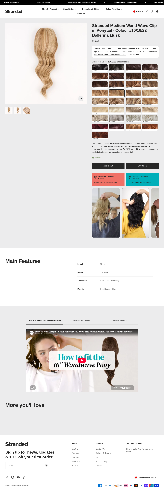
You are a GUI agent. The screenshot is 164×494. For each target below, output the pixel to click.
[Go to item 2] (17, 111)
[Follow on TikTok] (23, 477)
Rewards (75, 453)
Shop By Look (69, 9)
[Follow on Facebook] (6, 477)
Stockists (75, 457)
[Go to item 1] (8, 111)
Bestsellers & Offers (90, 9)
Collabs (99, 466)
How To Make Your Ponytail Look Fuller (139, 450)
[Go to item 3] (26, 111)
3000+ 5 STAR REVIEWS (34, 2)
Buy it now (142, 166)
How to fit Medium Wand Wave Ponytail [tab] (44, 320)
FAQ (97, 457)
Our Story (75, 449)
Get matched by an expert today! (105, 182)
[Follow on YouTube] (18, 477)
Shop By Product (49, 9)
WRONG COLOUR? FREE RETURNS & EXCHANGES (72, 2)
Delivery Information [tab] (81, 320)
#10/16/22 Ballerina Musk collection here (110, 54)
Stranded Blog (101, 461)
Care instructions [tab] (119, 320)
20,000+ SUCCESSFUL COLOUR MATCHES (115, 2)
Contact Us (100, 449)
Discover (81, 14)
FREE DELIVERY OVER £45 (152, 2)
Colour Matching (113, 9)
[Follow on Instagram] (12, 477)
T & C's (75, 466)
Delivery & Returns (103, 453)
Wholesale (76, 461)
